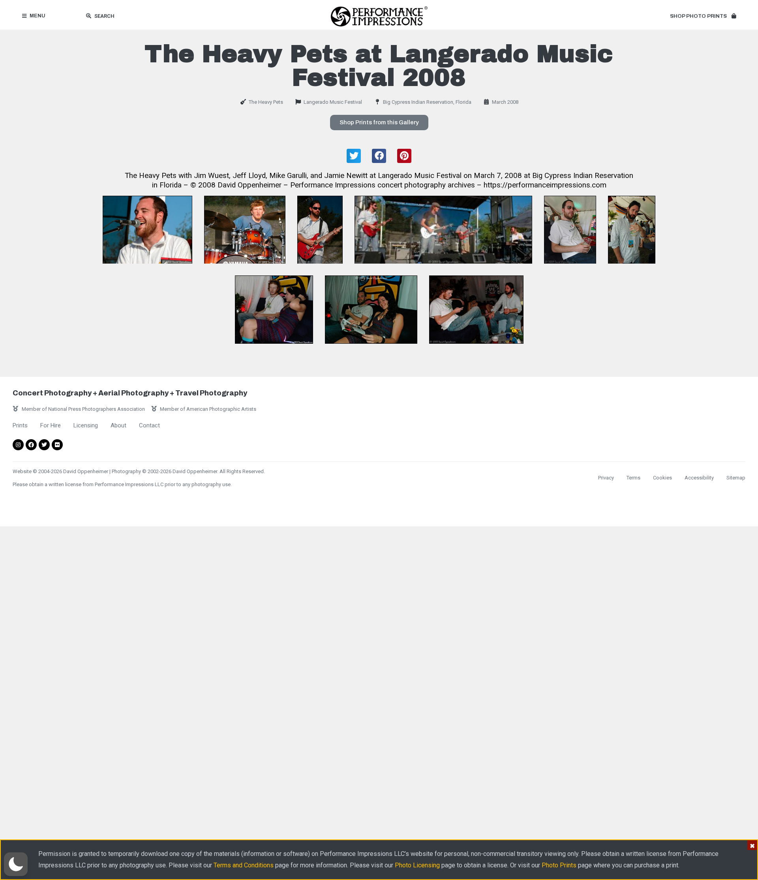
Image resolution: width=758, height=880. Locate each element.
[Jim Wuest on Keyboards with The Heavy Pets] (147, 230)
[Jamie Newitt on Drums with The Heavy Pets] (244, 230)
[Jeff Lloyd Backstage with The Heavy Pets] (274, 309)
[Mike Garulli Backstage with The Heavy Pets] (631, 230)
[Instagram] (18, 444)
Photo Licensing (417, 865)
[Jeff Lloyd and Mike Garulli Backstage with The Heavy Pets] (476, 309)
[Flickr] (57, 444)
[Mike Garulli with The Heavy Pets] (320, 230)
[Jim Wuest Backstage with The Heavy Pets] (570, 230)
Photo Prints (559, 865)
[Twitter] (44, 444)
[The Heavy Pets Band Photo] (443, 230)
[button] (702, 16)
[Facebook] (31, 444)
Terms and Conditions (244, 865)
